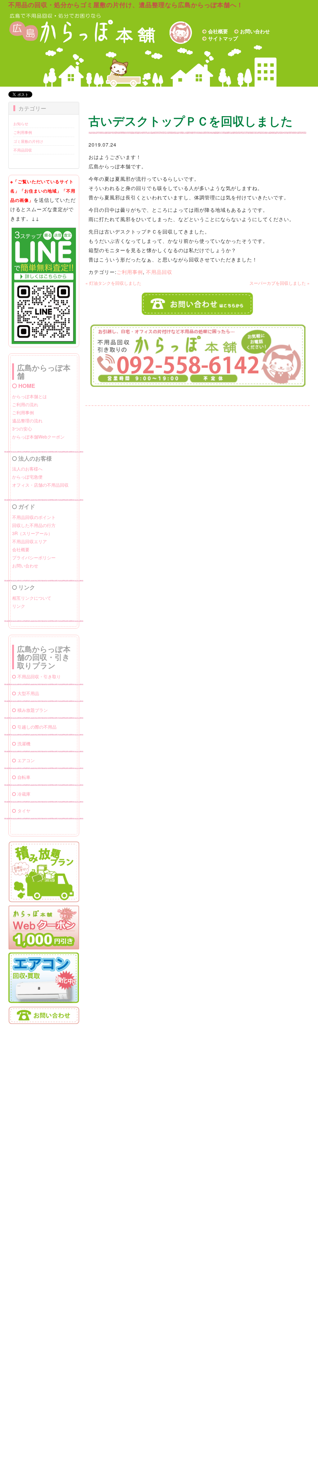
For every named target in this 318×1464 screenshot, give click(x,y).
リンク (18, 606)
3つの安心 (22, 428)
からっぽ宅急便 (27, 477)
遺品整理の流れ (27, 420)
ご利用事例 (22, 132)
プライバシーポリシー (34, 557)
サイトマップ (223, 38)
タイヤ (23, 810)
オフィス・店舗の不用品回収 (40, 485)
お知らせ (20, 123)
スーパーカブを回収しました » (279, 283)
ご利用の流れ (25, 404)
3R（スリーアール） (32, 533)
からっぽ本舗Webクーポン (38, 437)
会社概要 (218, 31)
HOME (26, 386)
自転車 (23, 777)
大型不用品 (28, 693)
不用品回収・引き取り (39, 676)
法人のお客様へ (27, 469)
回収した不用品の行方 (34, 525)
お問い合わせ (255, 31)
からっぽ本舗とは (29, 396)
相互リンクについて (31, 598)
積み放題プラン (32, 710)
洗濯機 (23, 743)
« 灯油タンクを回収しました (113, 283)
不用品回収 (22, 149)
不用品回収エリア (29, 541)
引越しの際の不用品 (37, 727)
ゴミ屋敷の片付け (28, 141)
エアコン (26, 760)
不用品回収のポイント (34, 517)
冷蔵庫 (23, 794)
